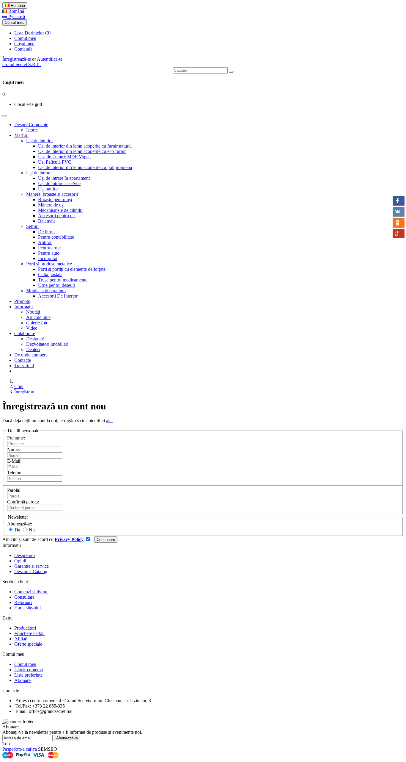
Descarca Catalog (30, 571)
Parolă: (13, 490)
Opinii (20, 560)
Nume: (13, 449)
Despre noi (24, 555)
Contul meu (25, 38)
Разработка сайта (19, 749)
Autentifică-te (49, 59)
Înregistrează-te (16, 59)
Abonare (22, 680)
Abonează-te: (19, 523)
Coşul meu (24, 43)
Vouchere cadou (29, 633)
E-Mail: (14, 461)
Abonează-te (67, 738)
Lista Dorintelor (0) (32, 32)
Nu (31, 529)
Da (16, 529)
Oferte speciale (28, 644)
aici (109, 420)
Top (6, 743)
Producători (25, 627)
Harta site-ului (27, 607)
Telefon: (15, 472)
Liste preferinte (28, 674)
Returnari (23, 602)
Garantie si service (31, 566)
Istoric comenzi (28, 669)
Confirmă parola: (23, 501)
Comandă (23, 48)
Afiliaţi (20, 638)
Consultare (24, 597)
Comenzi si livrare (31, 591)
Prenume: (16, 437)
